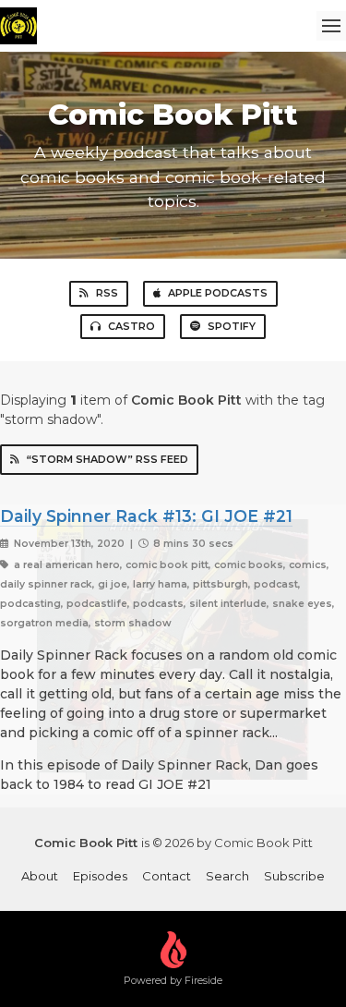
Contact (166, 875)
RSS (107, 292)
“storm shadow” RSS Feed (107, 459)
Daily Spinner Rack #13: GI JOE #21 (146, 516)
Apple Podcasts (218, 292)
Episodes (100, 875)
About (39, 875)
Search (227, 875)
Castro (131, 326)
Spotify (232, 326)
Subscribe (294, 875)
